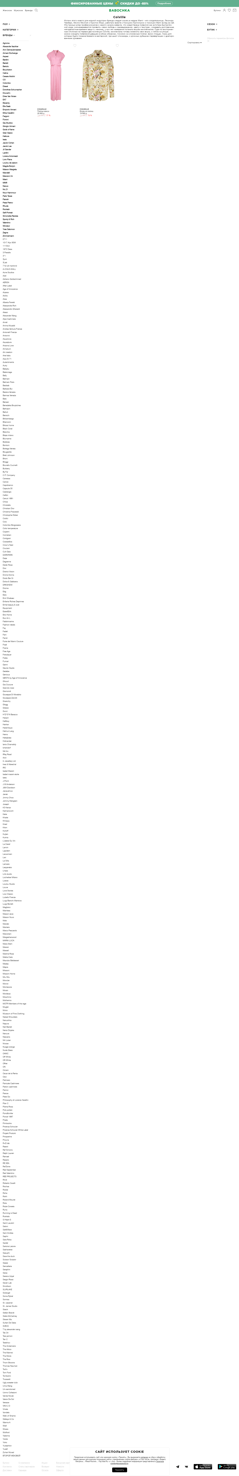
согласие (144, 1457)
